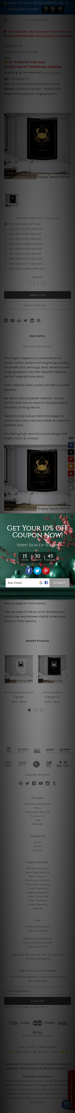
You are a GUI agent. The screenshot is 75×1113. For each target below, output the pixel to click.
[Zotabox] (72, 596)
